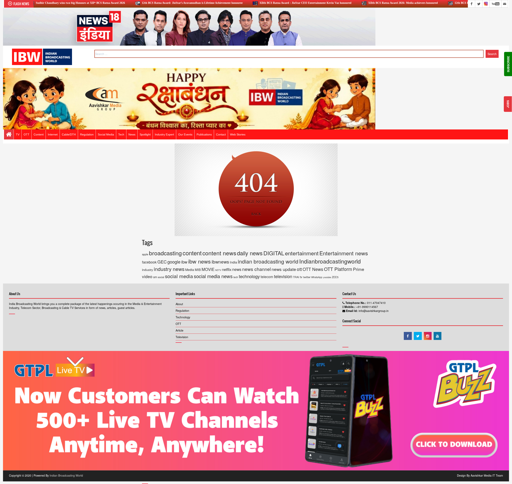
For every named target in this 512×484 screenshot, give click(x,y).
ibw (184, 262)
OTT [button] (26, 134)
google (173, 262)
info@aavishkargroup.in (373, 311)
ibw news (199, 261)
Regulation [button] (87, 134)
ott (299, 269)
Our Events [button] (185, 134)
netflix (226, 269)
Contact (221, 134)
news (236, 269)
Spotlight (145, 134)
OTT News (313, 269)
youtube (327, 277)
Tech (121, 134)
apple (145, 254)
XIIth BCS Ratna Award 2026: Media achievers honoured (366, 2)
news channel (256, 269)
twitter (306, 277)
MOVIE (208, 269)
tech (235, 277)
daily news (250, 253)
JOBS (508, 104)
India (233, 262)
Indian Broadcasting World (66, 475)
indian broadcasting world (268, 261)
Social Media (106, 134)
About (179, 304)
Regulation (182, 311)
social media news (213, 276)
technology (249, 276)
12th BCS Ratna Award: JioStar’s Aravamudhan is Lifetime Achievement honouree (155, 2)
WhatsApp (316, 277)
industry (147, 269)
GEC (162, 262)
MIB (198, 269)
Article (179, 330)
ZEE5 (335, 277)
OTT (178, 324)
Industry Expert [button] (164, 134)
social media (179, 276)
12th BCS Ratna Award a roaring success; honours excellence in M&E (459, 2)
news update (284, 269)
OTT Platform (338, 269)
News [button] (131, 134)
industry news (169, 268)
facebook (149, 262)
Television (182, 337)
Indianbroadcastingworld (330, 261)
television (283, 276)
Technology (183, 317)
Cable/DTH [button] (69, 134)
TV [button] (17, 134)
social (161, 277)
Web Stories (237, 134)
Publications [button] (204, 134)
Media (189, 269)
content (192, 253)
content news (219, 253)
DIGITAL (273, 253)
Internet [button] (53, 134)
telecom (267, 276)
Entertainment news (343, 253)
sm (155, 277)
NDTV (218, 270)
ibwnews (220, 261)
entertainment (302, 253)
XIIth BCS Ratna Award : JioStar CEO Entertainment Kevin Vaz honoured (268, 2)
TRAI (296, 277)
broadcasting (165, 253)
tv (301, 277)
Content (39, 134)
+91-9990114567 (366, 307)
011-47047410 (376, 303)
